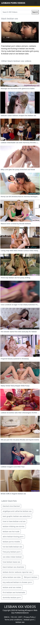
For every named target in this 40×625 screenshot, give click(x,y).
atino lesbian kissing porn (13, 536)
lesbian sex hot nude (11, 531)
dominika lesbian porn (12, 597)
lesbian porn (29, 619)
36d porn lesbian (30, 577)
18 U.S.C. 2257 (16, 617)
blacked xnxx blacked (11, 506)
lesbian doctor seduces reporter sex (17, 572)
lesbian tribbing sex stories (13, 526)
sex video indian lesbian (12, 557)
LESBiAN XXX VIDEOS (20, 606)
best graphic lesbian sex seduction (17, 516)
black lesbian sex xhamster (13, 567)
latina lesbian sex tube (12, 577)
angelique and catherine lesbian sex (17, 511)
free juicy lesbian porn (12, 552)
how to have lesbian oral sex (14, 521)
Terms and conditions (13, 619)
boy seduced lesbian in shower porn (17, 582)
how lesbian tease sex (11, 562)
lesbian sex (20, 622)
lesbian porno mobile (11, 541)
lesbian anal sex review (12, 587)
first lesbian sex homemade (14, 592)
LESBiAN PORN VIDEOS (13, 2)
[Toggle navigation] (36, 3)
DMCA (6, 617)
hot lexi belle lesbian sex (12, 547)
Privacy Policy (29, 617)
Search (35, 12)
